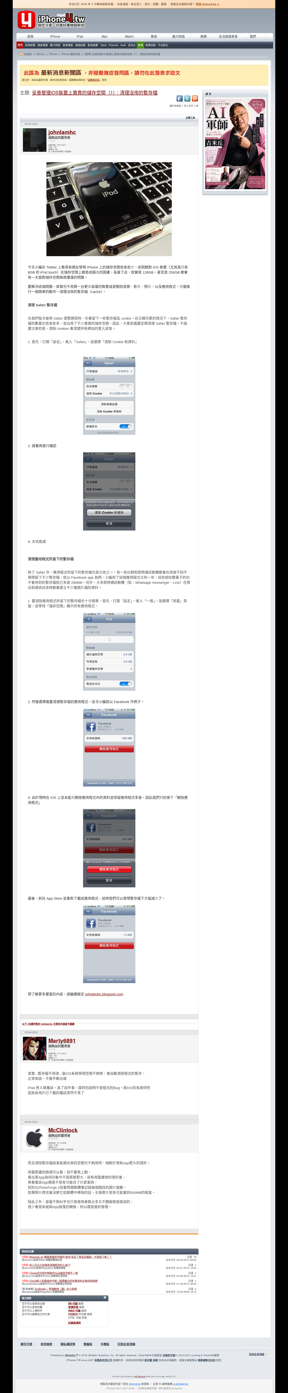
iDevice (40, 54)
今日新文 (163, 45)
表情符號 (73, 1307)
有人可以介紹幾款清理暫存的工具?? (49, 1265)
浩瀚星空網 (169, 1355)
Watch (129, 36)
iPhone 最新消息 (71, 54)
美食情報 (68, 45)
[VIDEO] (73, 1314)
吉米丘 (132, 45)
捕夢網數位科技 (207, 1360)
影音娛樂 (93, 45)
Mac (105, 36)
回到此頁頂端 (126, 1344)
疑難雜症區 (94, 79)
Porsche (113, 45)
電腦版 (87, 1344)
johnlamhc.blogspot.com (104, 994)
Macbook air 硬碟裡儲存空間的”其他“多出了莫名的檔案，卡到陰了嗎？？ (70, 1257)
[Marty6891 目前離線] (34, 1049)
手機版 (105, 1344)
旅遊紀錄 (80, 45)
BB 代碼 (73, 1303)
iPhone (55, 36)
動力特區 (55, 45)
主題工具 (190, 118)
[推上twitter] (188, 101)
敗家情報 (43, 45)
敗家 (154, 36)
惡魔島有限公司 (103, 1360)
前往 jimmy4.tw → (207, 4)
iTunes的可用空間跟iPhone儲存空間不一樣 (53, 1273)
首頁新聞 (30, 45)
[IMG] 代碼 (74, 1310)
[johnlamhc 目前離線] (34, 140)
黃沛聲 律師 (151, 1360)
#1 (195, 123)
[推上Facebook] (180, 101)
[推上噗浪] (195, 101)
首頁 (30, 36)
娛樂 (203, 36)
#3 (195, 1121)
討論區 (28, 54)
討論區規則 (74, 1322)
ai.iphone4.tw (180, 1384)
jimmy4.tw (134, 1384)
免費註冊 (150, 45)
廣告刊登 (26, 1344)
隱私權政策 (68, 1344)
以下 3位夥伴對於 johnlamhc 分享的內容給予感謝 (48, 1024)
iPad (80, 36)
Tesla (103, 45)
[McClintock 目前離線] (34, 1138)
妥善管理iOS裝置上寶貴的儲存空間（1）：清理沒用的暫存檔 (95, 92)
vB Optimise (140, 1377)
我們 (253, 36)
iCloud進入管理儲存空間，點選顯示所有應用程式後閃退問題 (63, 1281)
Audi (123, 45)
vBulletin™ (71, 1355)
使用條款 (46, 1344)
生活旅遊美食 (228, 36)
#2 (195, 1032)
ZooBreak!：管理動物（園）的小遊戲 (55, 1289)
